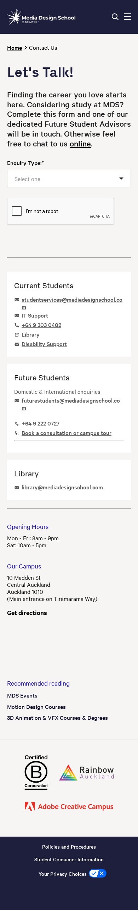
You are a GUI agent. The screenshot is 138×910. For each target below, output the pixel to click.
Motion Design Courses (36, 706)
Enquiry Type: (24, 162)
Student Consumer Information (69, 859)
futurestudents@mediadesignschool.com (71, 404)
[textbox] (31, 178)
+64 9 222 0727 (40, 423)
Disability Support (44, 343)
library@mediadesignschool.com (62, 486)
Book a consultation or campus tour (66, 432)
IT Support (35, 315)
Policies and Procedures (69, 846)
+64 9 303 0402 (41, 324)
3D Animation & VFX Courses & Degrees (57, 717)
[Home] (41, 17)
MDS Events (22, 695)
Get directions (27, 612)
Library (31, 334)
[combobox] (69, 179)
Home (14, 47)
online (80, 143)
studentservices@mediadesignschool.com (72, 303)
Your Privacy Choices (63, 873)
